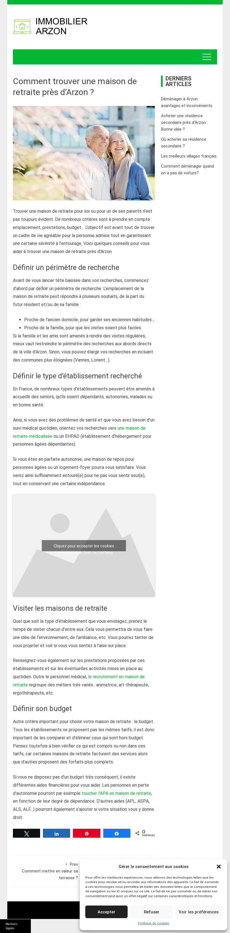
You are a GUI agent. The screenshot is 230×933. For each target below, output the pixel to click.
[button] (219, 866)
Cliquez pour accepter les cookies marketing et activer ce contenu (84, 547)
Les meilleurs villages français (189, 156)
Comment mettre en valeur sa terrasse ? (50, 871)
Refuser (151, 912)
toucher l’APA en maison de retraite (116, 793)
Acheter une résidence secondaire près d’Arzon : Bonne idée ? (184, 122)
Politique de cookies (153, 923)
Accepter (106, 912)
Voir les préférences (199, 912)
